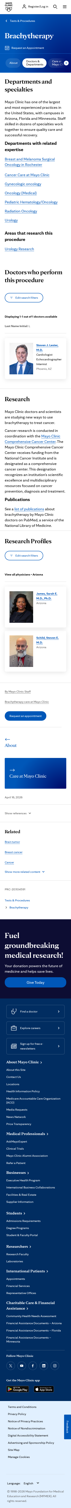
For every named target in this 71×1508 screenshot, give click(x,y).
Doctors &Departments (34, 62)
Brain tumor (12, 842)
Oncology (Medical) (21, 193)
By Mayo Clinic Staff (18, 691)
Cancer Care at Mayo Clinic (27, 174)
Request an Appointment (27, 48)
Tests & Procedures (22, 21)
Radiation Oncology (21, 211)
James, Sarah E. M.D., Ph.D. (46, 596)
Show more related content (22, 872)
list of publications (29, 509)
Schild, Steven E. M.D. (47, 640)
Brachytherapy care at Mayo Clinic (27, 702)
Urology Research (19, 248)
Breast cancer (13, 852)
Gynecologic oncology (23, 183)
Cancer (9, 862)
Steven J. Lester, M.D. (47, 347)
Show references (16, 813)
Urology (11, 220)
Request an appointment (25, 716)
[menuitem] (13, 63)
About (13, 63)
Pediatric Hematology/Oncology (31, 202)
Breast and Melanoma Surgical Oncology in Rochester (30, 162)
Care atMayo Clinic (59, 62)
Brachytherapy (29, 35)
